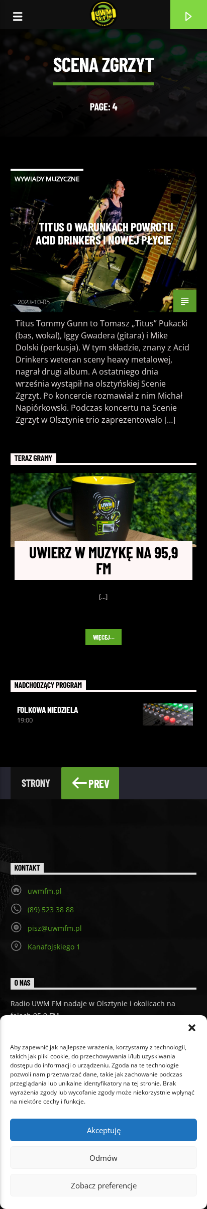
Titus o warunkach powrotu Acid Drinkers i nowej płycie (104, 233)
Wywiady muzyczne (47, 178)
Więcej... (104, 637)
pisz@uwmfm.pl (55, 928)
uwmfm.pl (45, 891)
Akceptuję (104, 1130)
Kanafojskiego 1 (54, 946)
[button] (192, 1028)
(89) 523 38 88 (51, 909)
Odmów (103, 1158)
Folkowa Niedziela (47, 709)
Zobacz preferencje (104, 1185)
